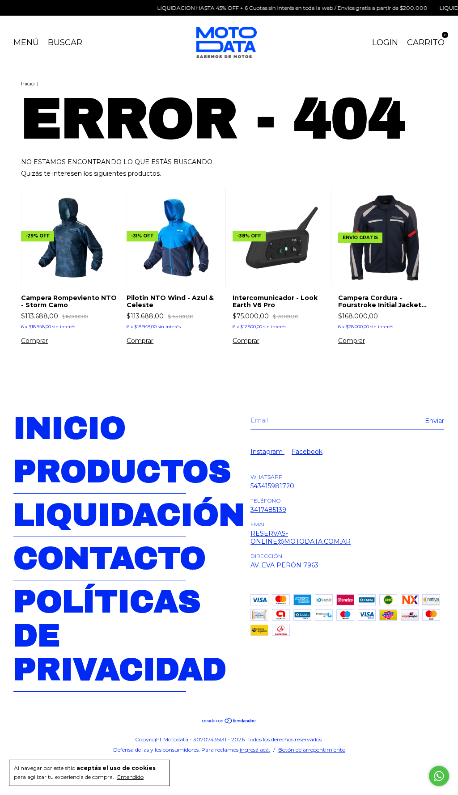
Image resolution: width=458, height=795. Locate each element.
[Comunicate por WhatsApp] (439, 776)
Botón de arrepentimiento (311, 749)
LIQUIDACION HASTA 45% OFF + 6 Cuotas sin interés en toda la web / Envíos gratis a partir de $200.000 (285, 7)
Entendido (130, 777)
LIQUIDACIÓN (129, 515)
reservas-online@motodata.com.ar (300, 537)
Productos (122, 472)
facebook (307, 452)
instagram (267, 452)
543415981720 (272, 486)
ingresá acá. (255, 749)
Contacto (109, 558)
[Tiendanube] (229, 722)
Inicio (27, 83)
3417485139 (268, 510)
